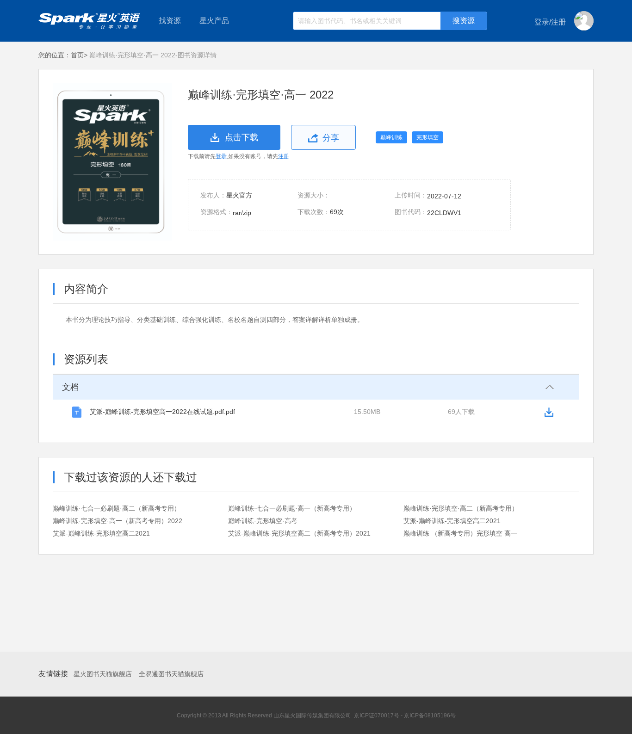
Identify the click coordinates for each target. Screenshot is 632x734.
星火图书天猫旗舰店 (103, 674)
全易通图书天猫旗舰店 (171, 674)
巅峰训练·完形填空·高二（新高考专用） (460, 508)
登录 (221, 156)
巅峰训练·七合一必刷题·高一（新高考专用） (292, 508)
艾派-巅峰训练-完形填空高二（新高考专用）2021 (299, 533)
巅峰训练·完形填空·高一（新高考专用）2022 (117, 520)
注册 (283, 156)
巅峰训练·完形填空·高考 (262, 520)
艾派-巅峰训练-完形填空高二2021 (452, 520)
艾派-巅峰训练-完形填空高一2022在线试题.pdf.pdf (162, 411)
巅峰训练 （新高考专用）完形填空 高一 (460, 533)
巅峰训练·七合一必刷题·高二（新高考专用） (116, 508)
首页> (79, 55)
